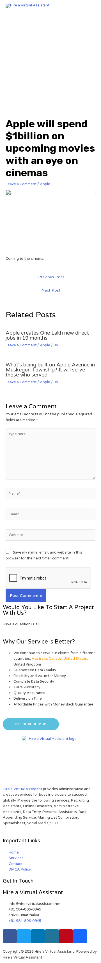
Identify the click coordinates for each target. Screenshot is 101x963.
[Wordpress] (52, 936)
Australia (39, 658)
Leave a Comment (21, 184)
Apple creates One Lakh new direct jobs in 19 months (47, 335)
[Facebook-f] (10, 936)
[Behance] (80, 936)
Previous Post (51, 277)
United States (75, 658)
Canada (55, 658)
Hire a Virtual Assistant (22, 789)
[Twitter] (24, 936)
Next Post (51, 290)
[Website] (50, 536)
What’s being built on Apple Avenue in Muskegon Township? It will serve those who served (50, 370)
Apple (45, 184)
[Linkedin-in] (38, 936)
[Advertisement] (50, 65)
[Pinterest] (66, 936)
